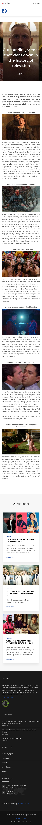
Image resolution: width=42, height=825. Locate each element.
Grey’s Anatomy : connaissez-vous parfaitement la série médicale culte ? (20, 593)
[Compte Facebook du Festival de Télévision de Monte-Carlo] (11, 822)
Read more (10, 557)
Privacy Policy (21, 818)
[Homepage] (4, 11)
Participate (5, 758)
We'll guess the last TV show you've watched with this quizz (19, 642)
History (4, 771)
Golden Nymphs (7, 754)
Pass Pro (5, 762)
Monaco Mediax (23, 803)
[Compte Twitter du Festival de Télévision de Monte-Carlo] (26, 822)
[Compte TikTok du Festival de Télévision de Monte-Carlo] (23, 822)
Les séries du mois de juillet (11, 738)
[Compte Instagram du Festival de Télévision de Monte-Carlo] (15, 822)
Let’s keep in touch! (12, 794)
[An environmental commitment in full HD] (5, 704)
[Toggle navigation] (38, 11)
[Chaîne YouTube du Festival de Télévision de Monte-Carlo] (30, 822)
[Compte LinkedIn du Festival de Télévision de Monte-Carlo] (19, 822)
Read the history (7, 697)
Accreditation (6, 767)
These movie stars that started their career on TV (20, 540)
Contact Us (9, 792)
